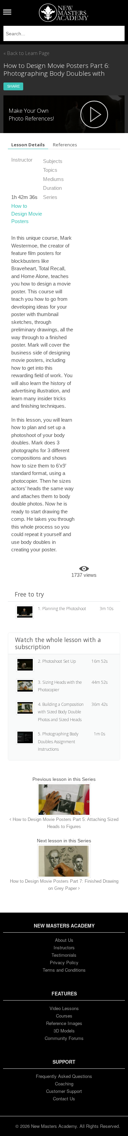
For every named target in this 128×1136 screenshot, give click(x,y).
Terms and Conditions (64, 970)
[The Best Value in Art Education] (63, 12)
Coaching (64, 1083)
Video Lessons (64, 1008)
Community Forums (64, 1038)
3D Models (64, 1030)
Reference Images (64, 1023)
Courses (64, 1015)
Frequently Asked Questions (64, 1076)
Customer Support (64, 1091)
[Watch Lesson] (94, 114)
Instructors (64, 947)
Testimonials (64, 955)
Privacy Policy (64, 962)
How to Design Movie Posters (26, 213)
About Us (64, 940)
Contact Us (64, 1098)
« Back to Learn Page (26, 53)
